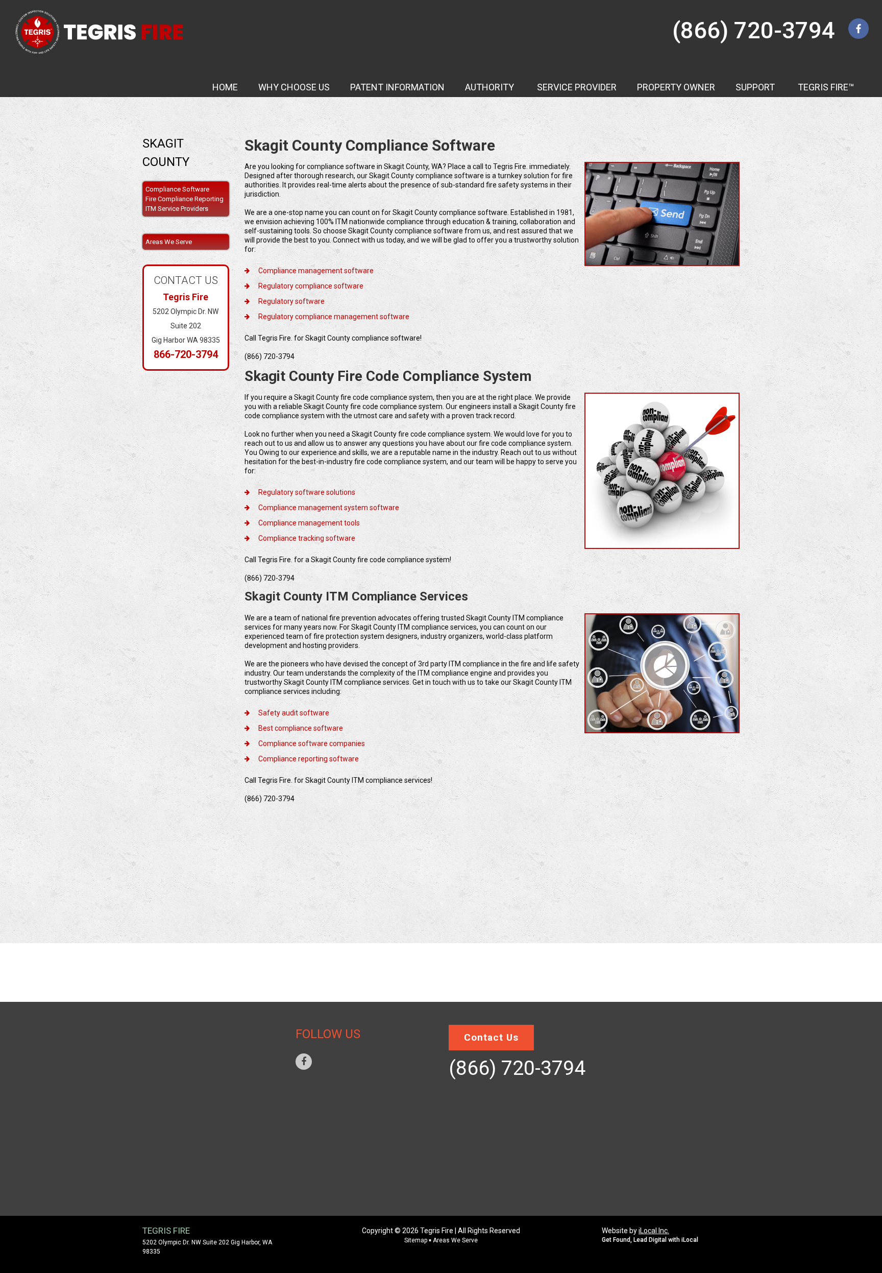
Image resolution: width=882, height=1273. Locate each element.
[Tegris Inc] (100, 32)
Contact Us (179, 1152)
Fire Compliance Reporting (184, 199)
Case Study (178, 1075)
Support (173, 1121)
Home (166, 1029)
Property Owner (188, 1106)
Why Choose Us (184, 1045)
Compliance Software (177, 189)
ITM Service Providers (176, 208)
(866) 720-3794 (753, 30)
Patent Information (195, 1137)
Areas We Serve (185, 1183)
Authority (176, 1060)
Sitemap (172, 1167)
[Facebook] (304, 1061)
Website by (635, 1231)
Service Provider (189, 1091)
